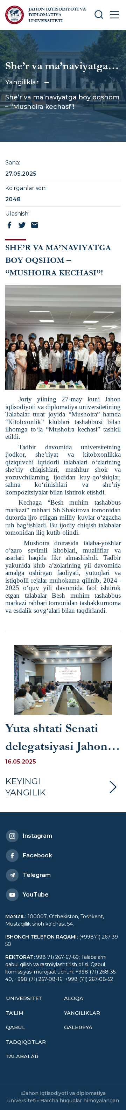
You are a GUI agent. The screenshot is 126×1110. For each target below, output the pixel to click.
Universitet (24, 998)
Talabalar (22, 1056)
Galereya (78, 1027)
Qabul (15, 1027)
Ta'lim (14, 1013)
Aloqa (73, 998)
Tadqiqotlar (26, 1042)
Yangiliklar (22, 82)
